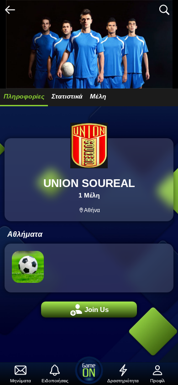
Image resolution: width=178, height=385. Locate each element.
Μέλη (98, 96)
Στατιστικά (67, 96)
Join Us (89, 310)
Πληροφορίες (24, 96)
